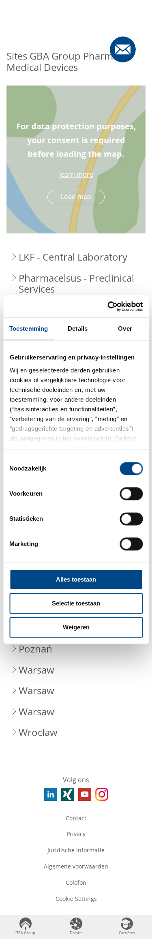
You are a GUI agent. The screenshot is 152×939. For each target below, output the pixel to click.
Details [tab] (78, 328)
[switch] (131, 493)
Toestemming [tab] (28, 328)
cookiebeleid (92, 438)
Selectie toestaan (76, 603)
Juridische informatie (76, 850)
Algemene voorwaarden (76, 866)
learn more (76, 174)
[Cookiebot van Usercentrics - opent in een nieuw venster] (108, 306)
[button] (76, 257)
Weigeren (76, 627)
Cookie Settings (76, 899)
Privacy (76, 834)
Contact (76, 818)
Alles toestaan (76, 579)
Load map (76, 196)
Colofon (76, 882)
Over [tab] (125, 328)
